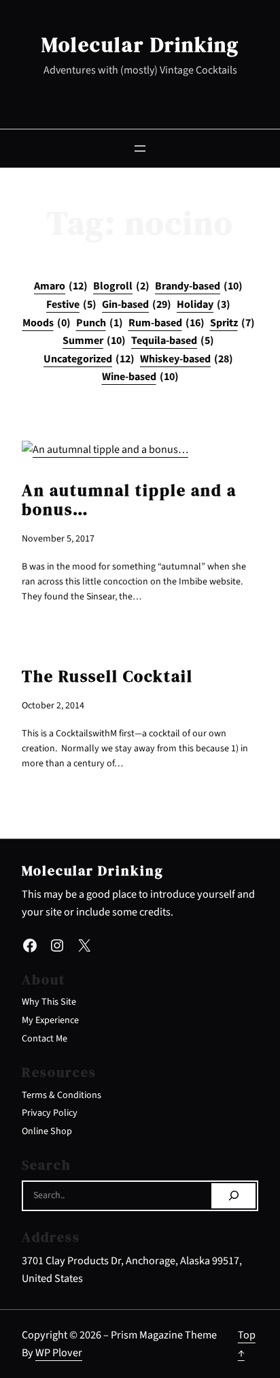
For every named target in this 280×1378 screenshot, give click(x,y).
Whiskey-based (186, 358)
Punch (99, 322)
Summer (94, 340)
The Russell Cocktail (107, 676)
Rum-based (166, 322)
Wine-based (140, 376)
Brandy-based (199, 286)
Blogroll (121, 286)
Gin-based (136, 304)
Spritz (232, 322)
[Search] (233, 1196)
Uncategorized (89, 358)
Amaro (61, 286)
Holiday (203, 304)
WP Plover (58, 1352)
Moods (46, 322)
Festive (71, 304)
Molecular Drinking (140, 44)
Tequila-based (172, 340)
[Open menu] (140, 148)
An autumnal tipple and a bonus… (129, 500)
